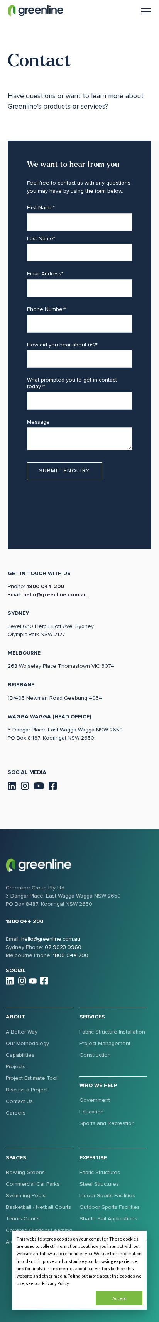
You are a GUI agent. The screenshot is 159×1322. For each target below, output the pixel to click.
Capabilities (20, 1055)
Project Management (105, 1043)
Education (92, 1111)
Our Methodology (27, 1043)
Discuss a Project (27, 1089)
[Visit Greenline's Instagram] (24, 785)
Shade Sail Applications (108, 1218)
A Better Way (21, 1031)
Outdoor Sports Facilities (110, 1207)
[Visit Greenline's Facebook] (53, 785)
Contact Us (19, 1101)
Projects (15, 1066)
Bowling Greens (25, 1172)
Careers (15, 1113)
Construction (95, 1055)
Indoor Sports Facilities (107, 1195)
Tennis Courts (23, 1218)
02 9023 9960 (63, 947)
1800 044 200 (45, 586)
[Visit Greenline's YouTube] (39, 785)
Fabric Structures (100, 1172)
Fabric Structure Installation (112, 1031)
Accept (119, 1298)
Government (95, 1100)
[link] (35, 10)
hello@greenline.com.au (55, 594)
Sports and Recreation (107, 1123)
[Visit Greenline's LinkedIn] (12, 785)
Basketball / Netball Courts (38, 1207)
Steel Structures (99, 1184)
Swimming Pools (26, 1195)
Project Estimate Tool (32, 1078)
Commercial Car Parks (32, 1184)
